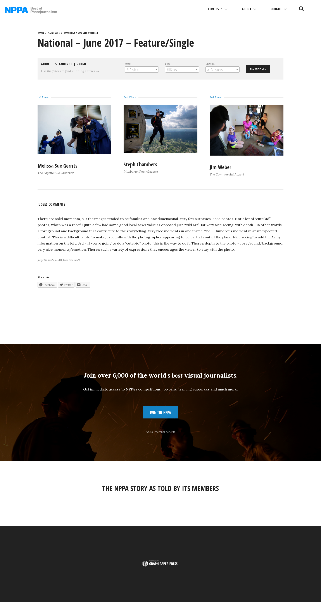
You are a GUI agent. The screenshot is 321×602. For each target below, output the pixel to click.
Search (301, 7)
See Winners (258, 69)
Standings (63, 64)
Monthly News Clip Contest (81, 33)
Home (41, 33)
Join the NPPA (160, 412)
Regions (128, 64)
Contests (215, 9)
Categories (209, 64)
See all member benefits (160, 432)
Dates (167, 64)
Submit (276, 9)
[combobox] (142, 69)
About (246, 9)
